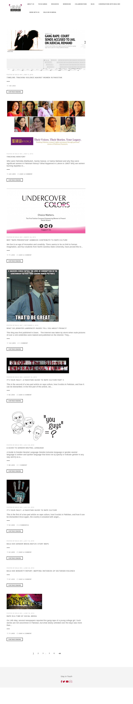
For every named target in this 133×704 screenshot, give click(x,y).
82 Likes (12, 395)
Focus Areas (42, 4)
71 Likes (12, 255)
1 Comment (24, 343)
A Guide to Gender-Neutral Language (25, 448)
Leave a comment (26, 174)
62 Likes (12, 552)
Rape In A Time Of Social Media (22, 616)
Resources (55, 4)
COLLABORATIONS (81, 4)
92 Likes (12, 525)
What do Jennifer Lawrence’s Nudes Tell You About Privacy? (37, 328)
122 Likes (12, 343)
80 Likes (12, 465)
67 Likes (12, 579)
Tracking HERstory (16, 157)
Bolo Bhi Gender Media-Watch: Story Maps (28, 544)
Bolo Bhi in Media (50, 12)
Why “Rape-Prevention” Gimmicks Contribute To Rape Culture (37, 240)
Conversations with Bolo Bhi (109, 4)
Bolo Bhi (18, 74)
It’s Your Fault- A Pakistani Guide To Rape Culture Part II (35, 380)
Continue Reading (14, 92)
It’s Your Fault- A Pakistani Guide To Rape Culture (32, 510)
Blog (92, 4)
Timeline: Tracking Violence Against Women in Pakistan (34, 77)
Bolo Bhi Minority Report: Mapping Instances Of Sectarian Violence (41, 571)
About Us (30, 4)
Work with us (34, 12)
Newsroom (67, 4)
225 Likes (12, 174)
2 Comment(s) (24, 525)
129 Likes (12, 86)
